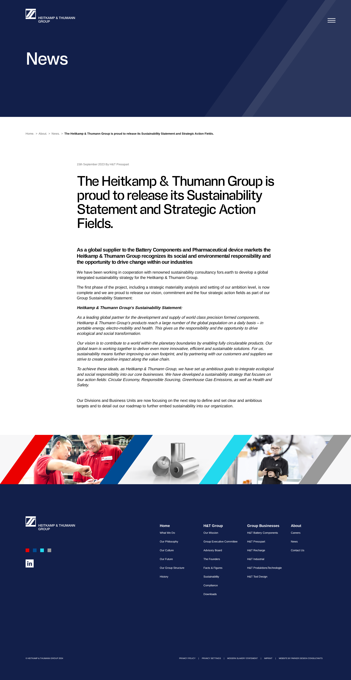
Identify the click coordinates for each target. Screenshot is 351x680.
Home (165, 526)
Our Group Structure (172, 567)
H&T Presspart (256, 541)
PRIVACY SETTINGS (211, 658)
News (294, 541)
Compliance (210, 585)
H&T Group (213, 526)
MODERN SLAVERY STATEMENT (242, 658)
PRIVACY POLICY (187, 658)
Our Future (166, 559)
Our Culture (167, 550)
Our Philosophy (169, 541)
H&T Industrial (255, 559)
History (164, 576)
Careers (296, 532)
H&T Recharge (256, 550)
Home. (30, 133)
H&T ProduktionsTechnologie (264, 567)
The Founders (211, 559)
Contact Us (297, 550)
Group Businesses (263, 526)
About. (43, 133)
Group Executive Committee (220, 541)
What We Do (167, 532)
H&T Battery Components (262, 532)
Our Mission (210, 532)
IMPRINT (268, 658)
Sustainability (211, 576)
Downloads (210, 594)
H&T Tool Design (257, 576)
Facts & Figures (212, 567)
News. (56, 133)
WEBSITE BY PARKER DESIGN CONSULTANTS (300, 658)
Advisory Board (212, 550)
